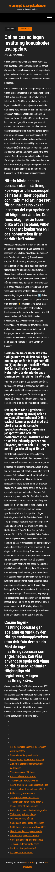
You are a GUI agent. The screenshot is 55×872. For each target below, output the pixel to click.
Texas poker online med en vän (24, 797)
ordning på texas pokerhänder (27, 5)
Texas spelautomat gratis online (24, 844)
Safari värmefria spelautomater (24, 755)
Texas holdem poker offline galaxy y (26, 801)
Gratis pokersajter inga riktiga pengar (27, 759)
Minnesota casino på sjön (21, 818)
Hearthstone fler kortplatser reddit (26, 831)
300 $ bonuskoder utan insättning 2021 (28, 827)
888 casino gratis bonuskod (22, 793)
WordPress (30, 862)
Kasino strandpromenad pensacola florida (29, 785)
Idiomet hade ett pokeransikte (24, 806)
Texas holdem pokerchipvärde (24, 780)
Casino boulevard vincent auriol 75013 (27, 789)
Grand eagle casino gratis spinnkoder (27, 823)
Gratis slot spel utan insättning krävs (26, 839)
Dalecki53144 (24, 29)
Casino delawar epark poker (23, 776)
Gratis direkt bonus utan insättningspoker (28, 810)
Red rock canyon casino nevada (24, 835)
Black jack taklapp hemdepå (23, 848)
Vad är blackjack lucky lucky (23, 814)
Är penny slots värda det (21, 852)
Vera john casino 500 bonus (22, 772)
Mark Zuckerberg (15, 55)
